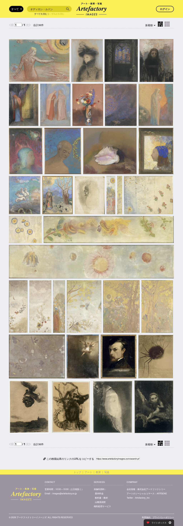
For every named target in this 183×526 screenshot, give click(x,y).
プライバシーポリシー (163, 517)
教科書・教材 (101, 497)
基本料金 (99, 493)
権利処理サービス (102, 506)
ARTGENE (162, 493)
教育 (98, 472)
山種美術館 (100, 501)
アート (88, 472)
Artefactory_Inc (142, 497)
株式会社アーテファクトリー (151, 489)
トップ (77, 472)
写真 (106, 472)
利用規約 (146, 517)
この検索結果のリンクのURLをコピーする (70, 458)
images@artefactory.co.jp (64, 493)
